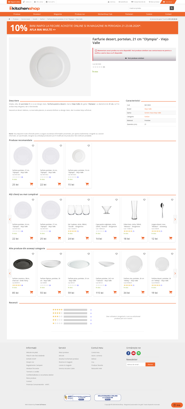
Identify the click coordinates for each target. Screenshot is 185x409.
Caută (172, 8)
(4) (22, 285)
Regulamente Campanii (34, 365)
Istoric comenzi (96, 356)
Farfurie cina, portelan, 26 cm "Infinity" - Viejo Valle (134, 279)
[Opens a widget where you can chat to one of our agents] (177, 405)
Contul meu (95, 352)
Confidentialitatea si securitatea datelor (40, 375)
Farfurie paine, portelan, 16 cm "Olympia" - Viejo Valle (78, 171)
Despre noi (30, 362)
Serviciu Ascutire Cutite (67, 368)
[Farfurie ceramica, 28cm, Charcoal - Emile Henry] (23, 264)
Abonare (150, 364)
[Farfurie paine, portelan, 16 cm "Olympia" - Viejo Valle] (78, 156)
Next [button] (175, 219)
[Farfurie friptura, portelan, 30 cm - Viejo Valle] (51, 264)
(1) (77, 231)
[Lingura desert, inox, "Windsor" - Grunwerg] (162, 210)
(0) (22, 177)
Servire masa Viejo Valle (153, 113)
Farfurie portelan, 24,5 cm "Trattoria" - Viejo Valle (105, 279)
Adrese (93, 359)
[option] (23, 165)
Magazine (58, 14)
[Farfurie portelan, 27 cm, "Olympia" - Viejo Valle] (23, 156)
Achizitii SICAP (31, 359)
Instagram (139, 353)
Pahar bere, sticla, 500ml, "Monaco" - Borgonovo (132, 225)
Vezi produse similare (135, 58)
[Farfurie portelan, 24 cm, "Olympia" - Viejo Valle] (51, 156)
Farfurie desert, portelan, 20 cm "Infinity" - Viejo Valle (161, 279)
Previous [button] (10, 219)
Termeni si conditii (32, 372)
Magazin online (15, 2)
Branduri (37, 14)
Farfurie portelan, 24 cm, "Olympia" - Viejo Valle (48, 171)
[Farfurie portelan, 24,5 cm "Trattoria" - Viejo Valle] (106, 264)
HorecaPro (51, 2)
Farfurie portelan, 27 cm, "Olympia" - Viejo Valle (20, 171)
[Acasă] (9, 19)
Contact (168, 14)
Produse (16, 14)
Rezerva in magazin (65, 362)
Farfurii (147, 117)
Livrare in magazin (65, 365)
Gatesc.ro (28, 2)
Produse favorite (97, 365)
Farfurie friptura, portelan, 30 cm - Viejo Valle (50, 279)
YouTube (133, 353)
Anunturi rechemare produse (69, 359)
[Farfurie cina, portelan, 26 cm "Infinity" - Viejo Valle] (134, 264)
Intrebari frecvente (32, 368)
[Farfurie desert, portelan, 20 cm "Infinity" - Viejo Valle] (162, 264)
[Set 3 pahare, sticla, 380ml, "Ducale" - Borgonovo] (78, 210)
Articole (61, 356)
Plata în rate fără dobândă (35, 356)
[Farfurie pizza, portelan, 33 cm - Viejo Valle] (78, 264)
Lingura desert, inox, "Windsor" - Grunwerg (159, 225)
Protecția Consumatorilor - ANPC (37, 384)
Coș (92, 362)
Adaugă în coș (31, 184)
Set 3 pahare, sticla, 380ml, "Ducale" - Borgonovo (77, 225)
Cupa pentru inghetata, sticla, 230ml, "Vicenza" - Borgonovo (106, 225)
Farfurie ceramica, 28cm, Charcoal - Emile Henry (21, 279)
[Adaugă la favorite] (33, 145)
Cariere (149, 14)
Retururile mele (96, 368)
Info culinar (39, 2)
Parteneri (129, 14)
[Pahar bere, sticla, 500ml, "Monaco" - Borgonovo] (134, 210)
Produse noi (80, 14)
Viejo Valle (148, 109)
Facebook (128, 353)
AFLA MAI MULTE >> (43, 29)
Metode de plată (32, 352)
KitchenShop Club (105, 14)
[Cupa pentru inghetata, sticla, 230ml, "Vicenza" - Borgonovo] (106, 210)
